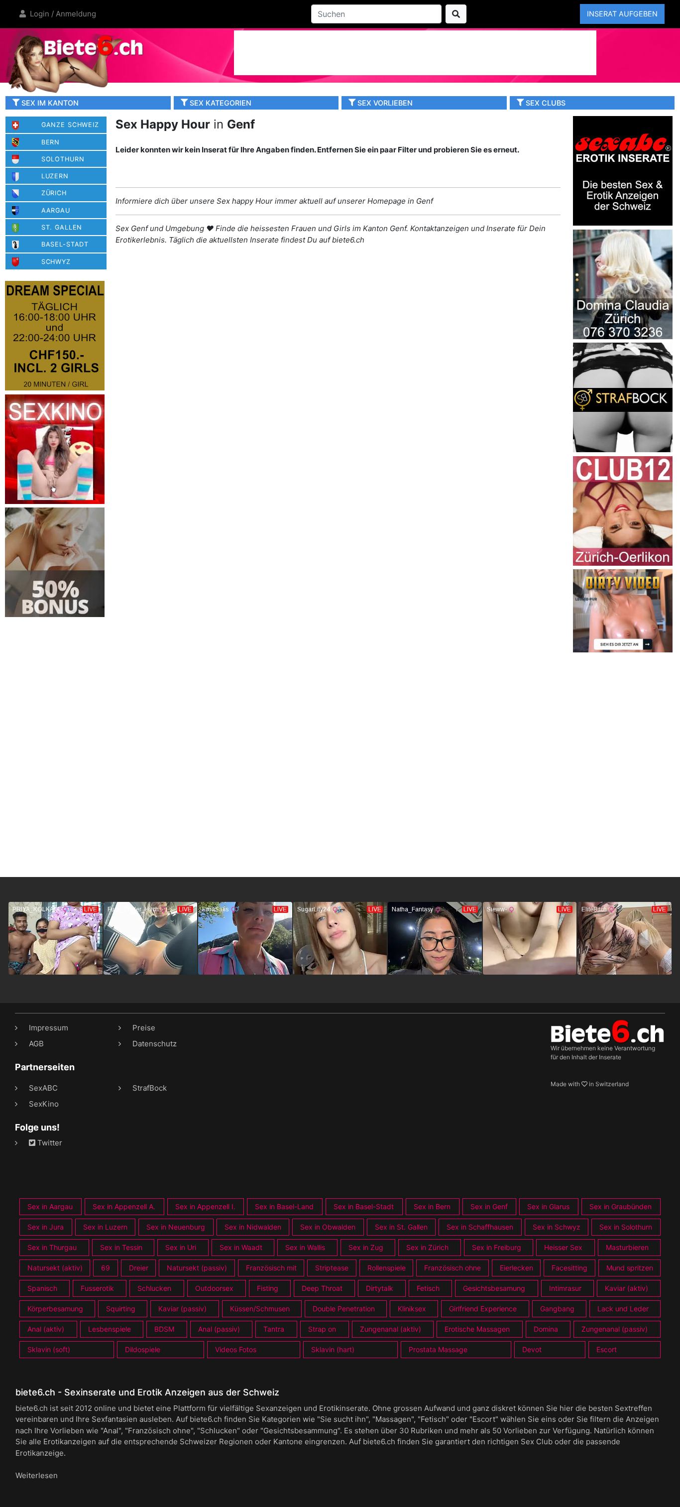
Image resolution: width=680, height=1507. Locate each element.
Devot (532, 1349)
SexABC (43, 1088)
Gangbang (557, 1308)
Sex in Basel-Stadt (364, 1206)
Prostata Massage (438, 1349)
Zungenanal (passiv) (614, 1329)
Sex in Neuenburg (175, 1227)
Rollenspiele (386, 1267)
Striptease (331, 1267)
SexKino (44, 1104)
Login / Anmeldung (62, 13)
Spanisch (42, 1288)
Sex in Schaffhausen (480, 1227)
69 (105, 1267)
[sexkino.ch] (55, 448)
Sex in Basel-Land (284, 1206)
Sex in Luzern (105, 1227)
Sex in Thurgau (52, 1247)
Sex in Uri (180, 1247)
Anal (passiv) (219, 1329)
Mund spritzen (629, 1267)
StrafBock (149, 1088)
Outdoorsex (214, 1288)
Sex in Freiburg (496, 1247)
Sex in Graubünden (620, 1206)
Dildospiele (142, 1349)
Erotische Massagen (477, 1329)
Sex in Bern (432, 1206)
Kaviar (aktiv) (626, 1288)
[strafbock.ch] (623, 396)
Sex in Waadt (241, 1247)
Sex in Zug (365, 1247)
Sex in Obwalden (327, 1227)
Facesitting (569, 1267)
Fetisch (428, 1288)
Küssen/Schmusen (260, 1308)
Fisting (267, 1288)
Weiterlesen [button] (36, 1475)
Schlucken (154, 1288)
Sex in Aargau (50, 1206)
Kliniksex (412, 1308)
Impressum (48, 1027)
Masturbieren (627, 1247)
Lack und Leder (623, 1308)
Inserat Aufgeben (622, 13)
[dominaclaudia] (623, 283)
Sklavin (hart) (332, 1349)
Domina (546, 1329)
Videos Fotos (235, 1349)
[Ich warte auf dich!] (623, 649)
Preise (143, 1027)
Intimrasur (565, 1288)
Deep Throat (322, 1288)
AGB (36, 1043)
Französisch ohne (452, 1267)
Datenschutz (154, 1043)
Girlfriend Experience (483, 1308)
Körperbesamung (55, 1308)
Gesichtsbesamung (494, 1288)
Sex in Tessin (121, 1247)
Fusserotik (97, 1288)
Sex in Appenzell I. (205, 1206)
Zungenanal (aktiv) (390, 1329)
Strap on (322, 1329)
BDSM (164, 1329)
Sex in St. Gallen (401, 1227)
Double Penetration (344, 1308)
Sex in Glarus (548, 1206)
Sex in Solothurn (625, 1227)
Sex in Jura (45, 1227)
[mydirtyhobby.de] (55, 562)
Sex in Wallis (305, 1247)
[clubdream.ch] (55, 335)
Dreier (138, 1267)
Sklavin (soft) (48, 1349)
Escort (606, 1349)
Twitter (48, 1142)
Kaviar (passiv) (182, 1308)
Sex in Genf (489, 1206)
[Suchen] (456, 13)
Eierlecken (516, 1267)
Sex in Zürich (427, 1247)
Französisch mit (271, 1267)
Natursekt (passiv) (197, 1267)
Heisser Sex (563, 1247)
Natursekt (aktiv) (55, 1267)
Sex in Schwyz (556, 1227)
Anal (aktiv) (45, 1329)
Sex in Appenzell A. (124, 1206)
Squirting (120, 1308)
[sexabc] (623, 170)
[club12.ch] (623, 510)
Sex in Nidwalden (253, 1227)
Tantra (273, 1329)
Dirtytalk (379, 1288)
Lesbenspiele (109, 1329)
